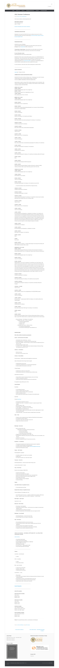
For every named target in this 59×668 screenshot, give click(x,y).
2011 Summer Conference (22, 14)
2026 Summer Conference (11, 638)
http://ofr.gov (19, 399)
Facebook (51, 4)
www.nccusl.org (17, 536)
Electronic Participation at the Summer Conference (22, 26)
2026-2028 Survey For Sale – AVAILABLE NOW (14, 637)
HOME (13, 10)
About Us (18, 10)
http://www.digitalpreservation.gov (35, 446)
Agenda (16, 72)
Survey (37, 10)
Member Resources (30, 10)
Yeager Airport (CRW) (27, 60)
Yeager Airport (23, 46)
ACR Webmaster (24, 16)
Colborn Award (44, 10)
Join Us (23, 10)
